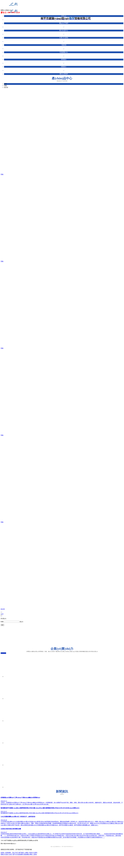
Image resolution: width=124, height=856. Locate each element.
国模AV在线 (4, 854)
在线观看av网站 (27, 854)
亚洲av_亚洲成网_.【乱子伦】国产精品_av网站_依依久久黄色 (19, 852)
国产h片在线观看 (18, 854)
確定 (2, 625)
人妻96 (35, 854)
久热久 (10, 854)
